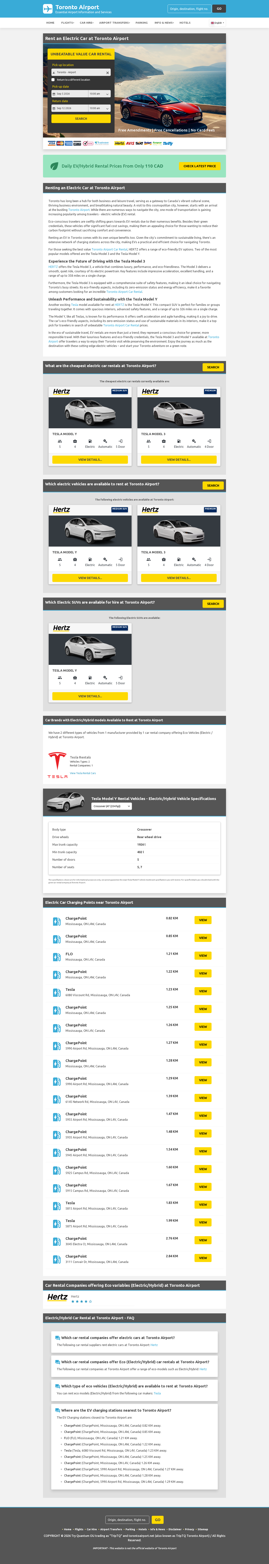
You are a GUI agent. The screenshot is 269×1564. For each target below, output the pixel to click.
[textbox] (81, 72)
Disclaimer (175, 1529)
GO (219, 8)
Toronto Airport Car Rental (109, 249)
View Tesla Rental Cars (83, 773)
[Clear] (108, 73)
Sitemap (203, 1529)
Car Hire (86, 22)
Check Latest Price (200, 166)
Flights (67, 22)
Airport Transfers (114, 22)
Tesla (74, 304)
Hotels (185, 22)
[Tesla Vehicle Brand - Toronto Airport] (57, 765)
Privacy (189, 1529)
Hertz (154, 1345)
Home (50, 22)
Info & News (164, 22)
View (203, 920)
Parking (142, 22)
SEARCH (213, 367)
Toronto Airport (83, 9)
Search (81, 118)
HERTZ (53, 266)
